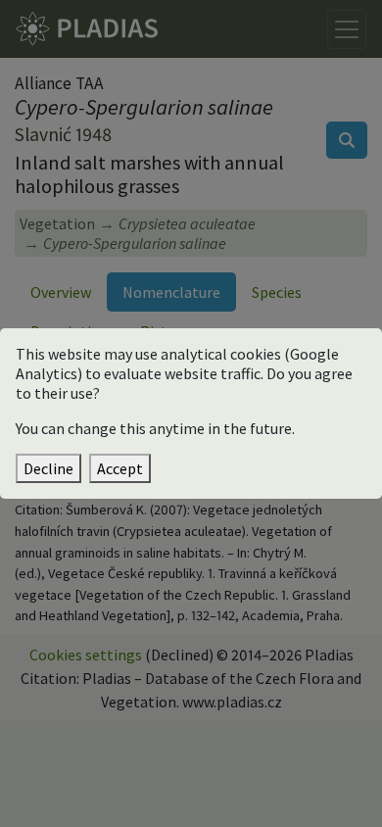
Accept (120, 468)
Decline (48, 468)
